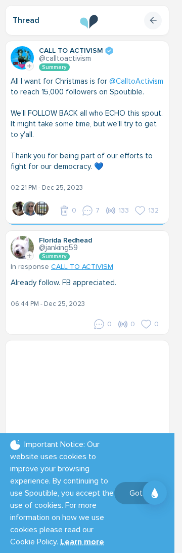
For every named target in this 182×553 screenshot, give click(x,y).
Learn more (82, 542)
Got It (139, 493)
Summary (54, 67)
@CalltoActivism (136, 81)
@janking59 (58, 247)
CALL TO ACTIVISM (82, 266)
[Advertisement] (91, 408)
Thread (26, 20)
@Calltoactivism (65, 58)
